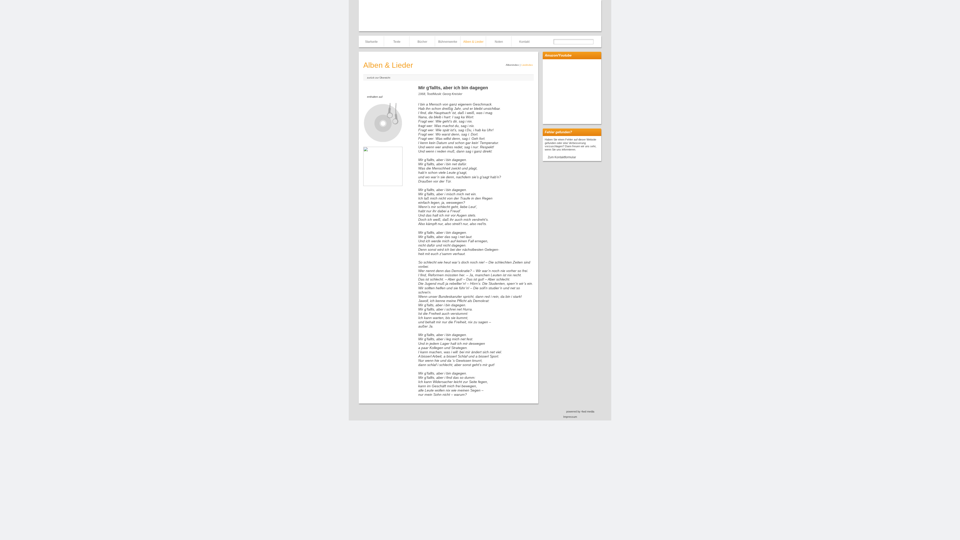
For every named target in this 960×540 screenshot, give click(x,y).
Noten (499, 42)
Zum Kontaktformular (562, 157)
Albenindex (512, 65)
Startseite (371, 42)
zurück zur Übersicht (378, 77)
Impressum (570, 416)
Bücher (422, 42)
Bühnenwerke (447, 42)
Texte (396, 42)
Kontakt (524, 42)
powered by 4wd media (580, 411)
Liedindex (527, 65)
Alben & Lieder (473, 42)
